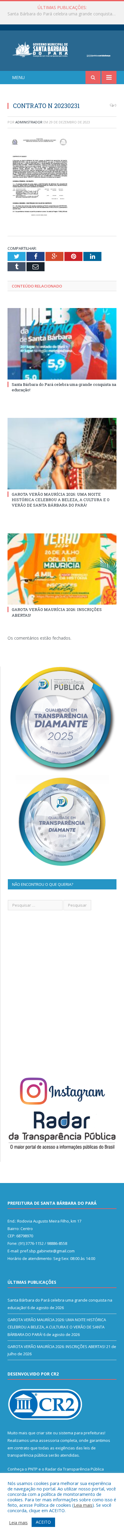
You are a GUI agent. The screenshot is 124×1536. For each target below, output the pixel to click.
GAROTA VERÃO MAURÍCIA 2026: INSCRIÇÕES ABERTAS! (56, 1346)
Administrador (28, 122)
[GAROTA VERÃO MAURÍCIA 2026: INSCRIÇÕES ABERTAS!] (62, 569)
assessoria (49, 1440)
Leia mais (83, 1505)
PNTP (33, 1469)
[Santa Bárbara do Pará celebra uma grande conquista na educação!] (62, 344)
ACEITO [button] (43, 1522)
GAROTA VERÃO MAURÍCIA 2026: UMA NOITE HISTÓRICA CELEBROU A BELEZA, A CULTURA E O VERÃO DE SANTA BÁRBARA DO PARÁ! (63, 14)
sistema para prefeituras (81, 1433)
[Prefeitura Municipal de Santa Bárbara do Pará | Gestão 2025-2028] (62, 48)
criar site (44, 1433)
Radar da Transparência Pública (74, 1469)
